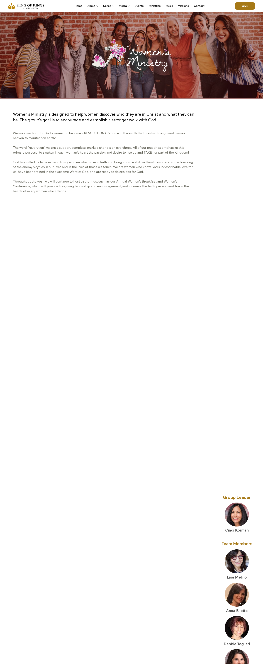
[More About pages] (97, 6)
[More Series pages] (113, 6)
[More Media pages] (129, 6)
